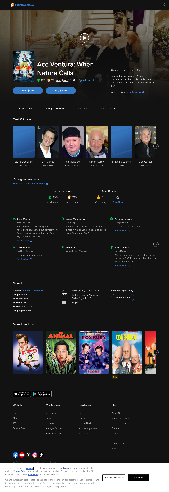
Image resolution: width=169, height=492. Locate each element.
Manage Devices (54, 428)
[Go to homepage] (22, 5)
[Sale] (127, 352)
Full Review (23, 240)
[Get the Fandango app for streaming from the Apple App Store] (22, 394)
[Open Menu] (4, 5)
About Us (116, 413)
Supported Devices (121, 418)
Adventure (38, 290)
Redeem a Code (54, 433)
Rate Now (118, 202)
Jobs (114, 448)
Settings (50, 423)
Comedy (26, 290)
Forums (115, 428)
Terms (66, 468)
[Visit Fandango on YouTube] (22, 455)
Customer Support (121, 423)
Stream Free (19, 428)
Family (82, 418)
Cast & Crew (25, 108)
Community (101, 202)
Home (16, 413)
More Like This (108, 108)
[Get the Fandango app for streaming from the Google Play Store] (42, 394)
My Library (51, 413)
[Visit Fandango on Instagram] (35, 455)
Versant (29, 468)
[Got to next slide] (156, 146)
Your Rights (33, 474)
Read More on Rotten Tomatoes (29, 183)
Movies (16, 418)
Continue (138, 477)
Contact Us (117, 433)
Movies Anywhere (88, 428)
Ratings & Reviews (54, 108)
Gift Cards (83, 433)
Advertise (116, 438)
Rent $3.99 (28, 90)
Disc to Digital (86, 423)
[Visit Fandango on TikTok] (41, 455)
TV (14, 423)
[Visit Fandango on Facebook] (15, 455)
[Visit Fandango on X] (28, 455)
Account (50, 418)
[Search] (164, 5)
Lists (81, 413)
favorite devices (134, 92)
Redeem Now (123, 297)
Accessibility (118, 443)
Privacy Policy (20, 471)
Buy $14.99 (61, 90)
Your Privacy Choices (114, 477)
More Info (82, 108)
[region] (84, 477)
